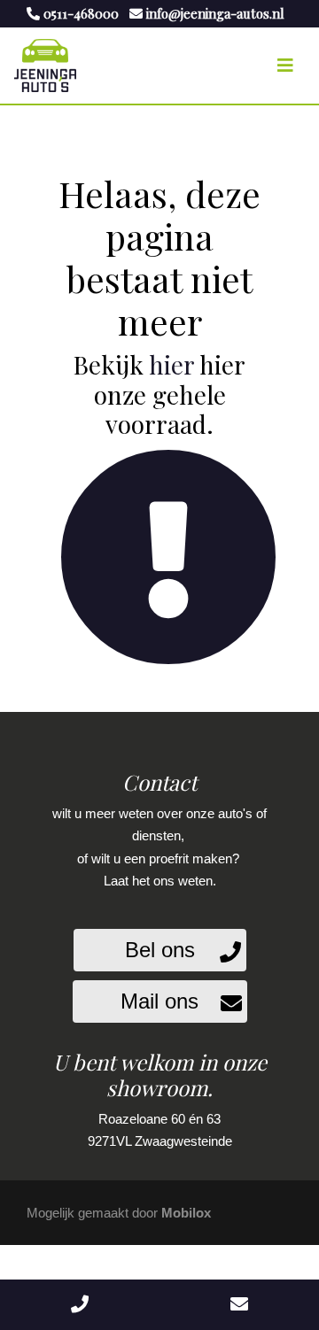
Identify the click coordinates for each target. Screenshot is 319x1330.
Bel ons (160, 950)
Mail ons (159, 1001)
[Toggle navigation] (285, 65)
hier (171, 364)
